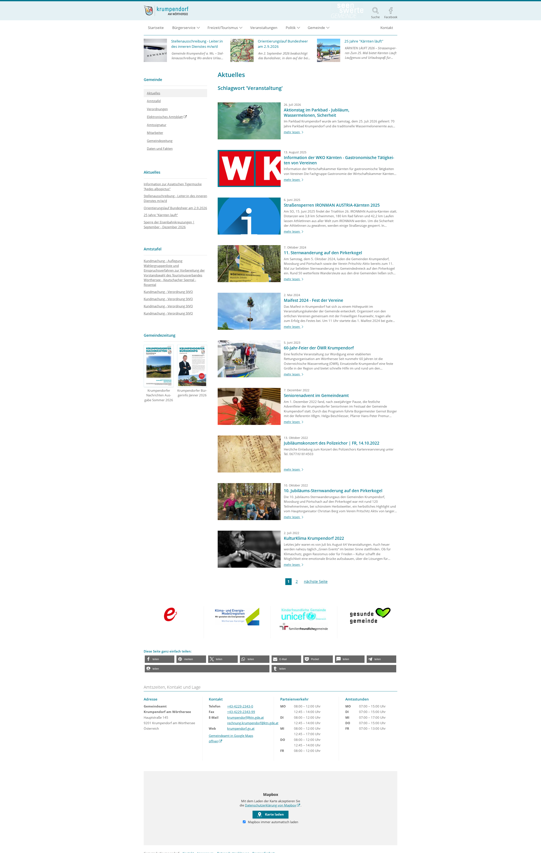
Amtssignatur (156, 125)
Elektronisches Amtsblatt (177, 116)
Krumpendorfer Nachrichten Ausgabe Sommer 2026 (158, 395)
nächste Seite (316, 581)
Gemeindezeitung (159, 141)
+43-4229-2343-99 (241, 712)
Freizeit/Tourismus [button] (223, 27)
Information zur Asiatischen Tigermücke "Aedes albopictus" (173, 186)
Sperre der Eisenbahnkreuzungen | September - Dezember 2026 (169, 224)
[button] (159, 659)
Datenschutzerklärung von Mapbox (272, 805)
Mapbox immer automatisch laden (272, 822)
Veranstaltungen (263, 27)
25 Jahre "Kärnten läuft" (161, 215)
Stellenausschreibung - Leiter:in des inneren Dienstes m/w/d (175, 198)
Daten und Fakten (160, 148)
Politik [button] (291, 27)
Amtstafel (154, 101)
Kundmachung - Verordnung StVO (168, 292)
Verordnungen (157, 109)
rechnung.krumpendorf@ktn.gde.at (252, 723)
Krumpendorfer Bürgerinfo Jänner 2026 (192, 392)
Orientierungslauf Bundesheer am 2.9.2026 (175, 208)
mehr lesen (294, 132)
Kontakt (386, 27)
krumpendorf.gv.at (240, 728)
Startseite (156, 27)
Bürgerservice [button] (183, 27)
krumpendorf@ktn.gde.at (245, 717)
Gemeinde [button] (316, 27)
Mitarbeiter (155, 132)
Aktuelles (153, 93)
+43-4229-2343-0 (240, 706)
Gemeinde (153, 79)
